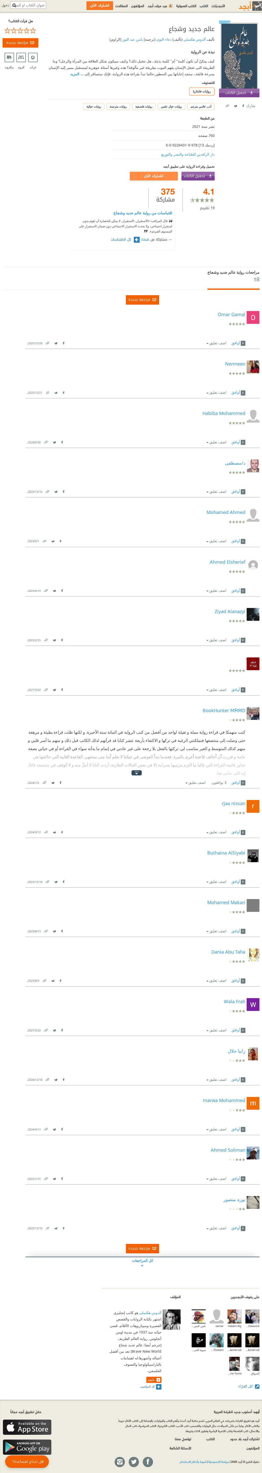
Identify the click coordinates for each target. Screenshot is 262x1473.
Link (47, 342)
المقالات (121, 5)
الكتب (204, 5)
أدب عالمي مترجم (201, 106)
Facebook (243, 105)
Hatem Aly (235, 1326)
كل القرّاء (246, 1386)
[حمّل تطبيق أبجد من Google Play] (27, 1447)
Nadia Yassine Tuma (234, 1373)
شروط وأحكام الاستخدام (193, 1461)
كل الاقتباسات (122, 240)
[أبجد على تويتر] (133, 1462)
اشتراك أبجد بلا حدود (244, 1438)
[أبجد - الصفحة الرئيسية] (244, 6)
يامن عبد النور (132, 39)
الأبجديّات (218, 5)
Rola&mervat (252, 1350)
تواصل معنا (183, 1438)
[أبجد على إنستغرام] (119, 1462)
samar (219, 1326)
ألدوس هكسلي (194, 39)
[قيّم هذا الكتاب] (20, 31)
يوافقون (219, 782)
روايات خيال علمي (171, 106)
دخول (5, 5)
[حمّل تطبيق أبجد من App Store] (27, 1427)
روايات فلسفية (143, 106)
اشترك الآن (153, 176)
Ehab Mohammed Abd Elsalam (217, 1350)
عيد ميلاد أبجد (160, 5)
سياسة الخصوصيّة (219, 1461)
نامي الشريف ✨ (199, 1326)
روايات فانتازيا (202, 91)
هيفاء (145, 240)
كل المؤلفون (147, 1386)
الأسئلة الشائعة (180, 1448)
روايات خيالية (93, 106)
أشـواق (255, 1373)
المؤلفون (137, 5)
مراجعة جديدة (17, 42)
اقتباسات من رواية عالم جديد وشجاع (143, 212)
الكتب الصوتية (186, 5)
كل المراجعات (142, 1260)
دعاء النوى (163, 39)
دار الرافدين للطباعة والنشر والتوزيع (188, 154)
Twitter (235, 105)
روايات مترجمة (118, 106)
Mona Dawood (252, 1326)
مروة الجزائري (199, 1350)
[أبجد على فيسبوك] (147, 1462)
